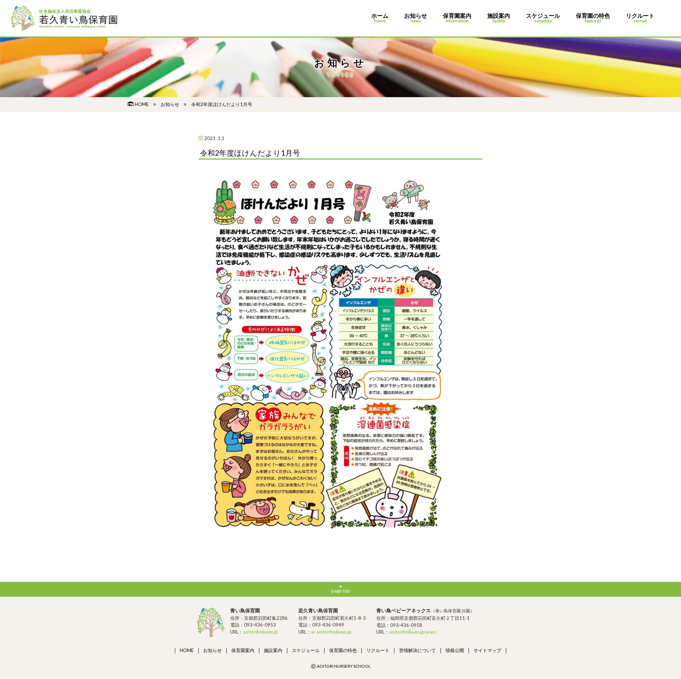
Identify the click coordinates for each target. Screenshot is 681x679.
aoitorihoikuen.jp (260, 632)
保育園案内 (457, 18)
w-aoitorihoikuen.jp (331, 632)
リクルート (640, 18)
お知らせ (415, 18)
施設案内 (498, 18)
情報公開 (454, 650)
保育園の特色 (593, 18)
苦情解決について (417, 650)
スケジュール (543, 18)
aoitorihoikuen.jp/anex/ (413, 632)
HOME (142, 104)
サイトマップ (487, 650)
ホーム (379, 18)
